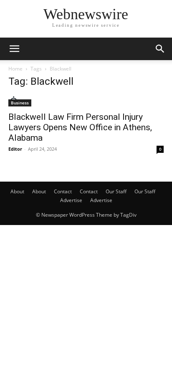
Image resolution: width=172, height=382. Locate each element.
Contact (63, 191)
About (17, 191)
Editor (15, 149)
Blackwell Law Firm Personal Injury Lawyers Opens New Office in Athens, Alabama (80, 127)
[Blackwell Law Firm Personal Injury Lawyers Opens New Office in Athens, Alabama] (86, 101)
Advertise (71, 200)
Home (15, 68)
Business (20, 103)
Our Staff (116, 191)
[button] (14, 49)
